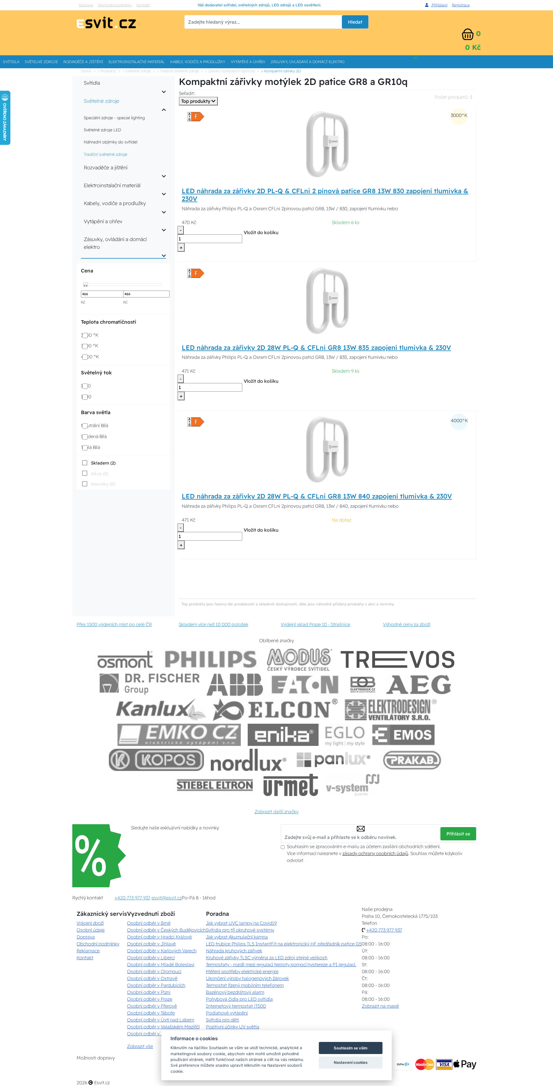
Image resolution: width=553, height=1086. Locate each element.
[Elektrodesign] (390, 710)
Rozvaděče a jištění (83, 61)
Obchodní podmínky (115, 5)
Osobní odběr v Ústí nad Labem (160, 1020)
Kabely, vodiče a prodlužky (197, 61)
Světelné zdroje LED (102, 129)
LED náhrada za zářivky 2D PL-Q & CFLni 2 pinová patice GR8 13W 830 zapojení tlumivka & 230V (325, 195)
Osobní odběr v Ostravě (152, 978)
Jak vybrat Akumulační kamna (237, 937)
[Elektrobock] (363, 685)
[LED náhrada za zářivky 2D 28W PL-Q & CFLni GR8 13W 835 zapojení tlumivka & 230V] (327, 300)
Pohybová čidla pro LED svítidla (239, 999)
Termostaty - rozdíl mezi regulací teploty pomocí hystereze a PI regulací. (281, 964)
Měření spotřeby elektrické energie (242, 971)
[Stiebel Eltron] (215, 785)
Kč (83, 302)
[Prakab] (412, 760)
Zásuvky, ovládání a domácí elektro (307, 61)
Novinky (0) (103, 484)
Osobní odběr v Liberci (151, 957)
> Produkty (107, 71)
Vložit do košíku (261, 232)
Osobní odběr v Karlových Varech (161, 951)
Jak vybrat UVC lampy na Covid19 (241, 923)
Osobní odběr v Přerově (152, 1006)
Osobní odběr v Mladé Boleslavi (160, 964)
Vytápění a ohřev (248, 61)
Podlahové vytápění (227, 1013)
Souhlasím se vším (351, 1048)
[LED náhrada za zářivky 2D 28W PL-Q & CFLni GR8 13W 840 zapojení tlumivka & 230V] (327, 449)
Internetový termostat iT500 (236, 1006)
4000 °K (90, 356)
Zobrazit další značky (276, 811)
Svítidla (11, 61)
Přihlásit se (458, 834)
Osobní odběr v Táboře (151, 1013)
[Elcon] (275, 710)
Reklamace (88, 951)
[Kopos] (156, 760)
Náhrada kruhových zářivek (234, 951)
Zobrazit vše (140, 1046)
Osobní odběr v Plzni (149, 992)
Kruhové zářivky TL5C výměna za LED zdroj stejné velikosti (266, 957)
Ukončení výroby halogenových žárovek (247, 978)
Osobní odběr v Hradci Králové (159, 937)
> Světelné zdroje (136, 71)
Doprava (86, 5)
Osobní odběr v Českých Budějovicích (166, 930)
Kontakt (143, 5)
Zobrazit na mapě (380, 1006)
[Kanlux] (161, 710)
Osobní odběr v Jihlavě (151, 944)
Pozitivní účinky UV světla (232, 1027)
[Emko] (179, 735)
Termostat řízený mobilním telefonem (245, 985)
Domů (86, 71)
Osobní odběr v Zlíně (149, 1033)
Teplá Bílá (90, 447)
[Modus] (299, 660)
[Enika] (283, 735)
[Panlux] (333, 760)
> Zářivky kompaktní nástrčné (230, 71)
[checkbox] (98, 463)
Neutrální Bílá (94, 425)
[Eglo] (345, 735)
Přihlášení (439, 5)
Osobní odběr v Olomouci (154, 971)
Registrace (461, 5)
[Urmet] (291, 785)
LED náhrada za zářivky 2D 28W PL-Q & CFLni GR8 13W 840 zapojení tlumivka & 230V (317, 496)
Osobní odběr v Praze (149, 999)
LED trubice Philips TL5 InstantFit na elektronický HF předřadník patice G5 (284, 944)
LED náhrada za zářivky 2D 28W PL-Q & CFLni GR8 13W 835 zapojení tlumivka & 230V (316, 348)
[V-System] (352, 785)
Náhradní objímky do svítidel (110, 142)
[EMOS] (403, 735)
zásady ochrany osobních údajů (375, 853)
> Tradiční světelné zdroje (178, 71)
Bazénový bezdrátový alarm (235, 992)
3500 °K (89, 345)
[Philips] (211, 660)
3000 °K (90, 335)
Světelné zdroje (41, 61)
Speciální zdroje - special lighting (114, 117)
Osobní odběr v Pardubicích (156, 985)
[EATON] (305, 685)
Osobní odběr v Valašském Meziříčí (163, 1027)
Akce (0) (99, 473)
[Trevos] (398, 660)
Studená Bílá (94, 436)
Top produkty (196, 101)
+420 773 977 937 (132, 898)
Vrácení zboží (90, 923)
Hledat (355, 22)
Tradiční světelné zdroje (105, 154)
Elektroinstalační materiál (137, 61)
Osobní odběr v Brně (149, 923)
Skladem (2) (103, 463)
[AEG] (419, 685)
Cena (87, 271)
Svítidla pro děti (222, 1020)
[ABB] (235, 685)
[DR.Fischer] (150, 685)
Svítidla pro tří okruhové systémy (240, 930)
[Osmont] (125, 660)
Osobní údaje (91, 930)
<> (86, 285)
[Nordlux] (249, 760)
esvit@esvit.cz (166, 898)
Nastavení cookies (351, 1062)
